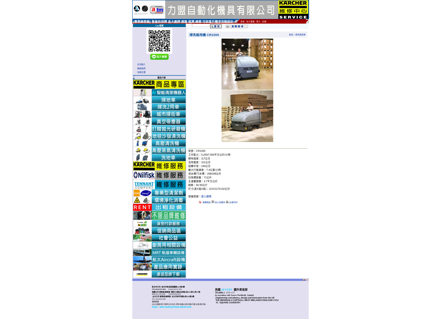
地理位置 (141, 72)
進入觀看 (206, 196)
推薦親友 (207, 202)
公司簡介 (141, 64)
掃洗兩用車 (300, 35)
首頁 (291, 35)
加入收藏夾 (220, 202)
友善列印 (233, 202)
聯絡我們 (141, 68)
